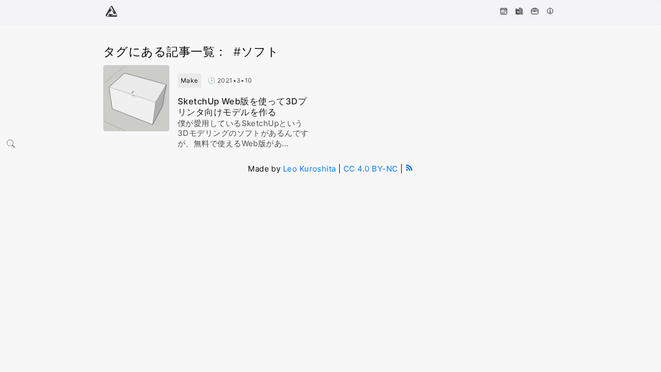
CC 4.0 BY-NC (370, 169)
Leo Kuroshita (309, 169)
